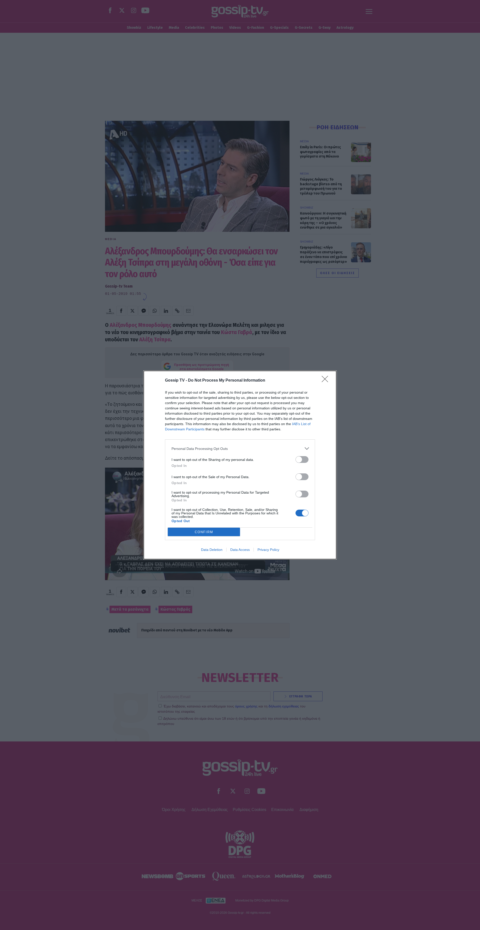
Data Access (240, 550)
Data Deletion (211, 550)
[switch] (302, 459)
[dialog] (240, 465)
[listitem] (240, 448)
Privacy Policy (268, 550)
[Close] (326, 380)
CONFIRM (204, 532)
